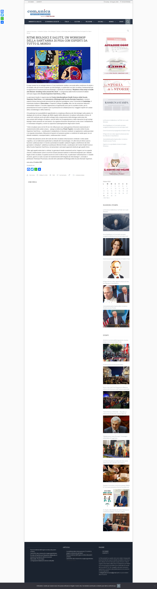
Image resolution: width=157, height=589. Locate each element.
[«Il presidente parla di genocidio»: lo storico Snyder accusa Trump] (116, 318)
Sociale (100, 21)
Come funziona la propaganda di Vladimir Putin (116, 130)
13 (127, 188)
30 (111, 195)
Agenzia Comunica (31, 31)
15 (107, 191)
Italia (67, 21)
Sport (121, 21)
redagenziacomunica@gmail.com (109, 572)
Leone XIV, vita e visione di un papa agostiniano (43, 553)
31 (115, 195)
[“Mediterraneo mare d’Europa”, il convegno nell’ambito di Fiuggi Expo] (116, 449)
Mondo (111, 21)
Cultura (77, 21)
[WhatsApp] (2, 18)
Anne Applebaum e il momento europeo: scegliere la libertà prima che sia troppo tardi (115, 235)
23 (111, 193)
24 (115, 193)
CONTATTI (39, 2)
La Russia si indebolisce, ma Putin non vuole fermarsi (115, 210)
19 (123, 191)
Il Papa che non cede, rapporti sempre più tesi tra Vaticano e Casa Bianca (116, 282)
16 (111, 191)
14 (103, 191)
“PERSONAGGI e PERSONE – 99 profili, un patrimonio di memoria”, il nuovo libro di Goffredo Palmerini (115, 413)
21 (103, 193)
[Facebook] (2, 11)
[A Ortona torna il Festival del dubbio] (116, 375)
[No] (155, 586)
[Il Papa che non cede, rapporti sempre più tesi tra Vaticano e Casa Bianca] (116, 294)
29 (107, 195)
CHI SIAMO (31, 2)
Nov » (108, 198)
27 (127, 193)
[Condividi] (2, 22)
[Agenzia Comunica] (41, 12)
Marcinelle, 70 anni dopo (37, 559)
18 (119, 191)
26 (123, 193)
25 (119, 193)
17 (115, 191)
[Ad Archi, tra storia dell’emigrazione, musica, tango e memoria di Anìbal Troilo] (116, 352)
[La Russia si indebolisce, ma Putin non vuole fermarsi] (116, 222)
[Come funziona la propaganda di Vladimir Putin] (116, 269)
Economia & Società (52, 21)
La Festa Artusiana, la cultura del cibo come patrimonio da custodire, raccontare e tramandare (115, 462)
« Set (104, 198)
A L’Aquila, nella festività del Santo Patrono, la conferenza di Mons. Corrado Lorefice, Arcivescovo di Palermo (116, 511)
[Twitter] (2, 15)
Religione (89, 21)
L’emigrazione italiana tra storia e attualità (42, 560)
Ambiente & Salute (35, 21)
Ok (118, 586)
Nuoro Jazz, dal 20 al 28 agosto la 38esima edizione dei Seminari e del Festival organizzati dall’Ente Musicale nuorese (116, 388)
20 (127, 191)
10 (115, 188)
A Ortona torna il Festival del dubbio (113, 364)
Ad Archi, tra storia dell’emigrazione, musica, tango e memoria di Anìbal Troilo (115, 341)
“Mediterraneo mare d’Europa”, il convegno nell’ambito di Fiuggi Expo (115, 437)
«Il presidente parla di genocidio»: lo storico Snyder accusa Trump (115, 307)
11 (119, 188)
